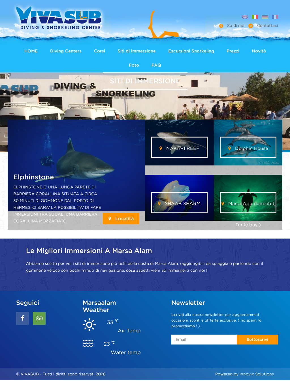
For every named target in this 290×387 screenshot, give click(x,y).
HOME (31, 51)
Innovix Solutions (257, 374)
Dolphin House (251, 148)
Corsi (99, 51)
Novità (259, 51)
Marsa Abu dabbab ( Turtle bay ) (251, 207)
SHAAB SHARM (182, 203)
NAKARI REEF (182, 148)
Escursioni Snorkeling (191, 51)
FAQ (156, 65)
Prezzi (233, 51)
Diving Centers (66, 51)
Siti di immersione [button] (137, 51)
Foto (134, 65)
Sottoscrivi (257, 339)
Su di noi (236, 25)
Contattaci (267, 25)
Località (124, 218)
